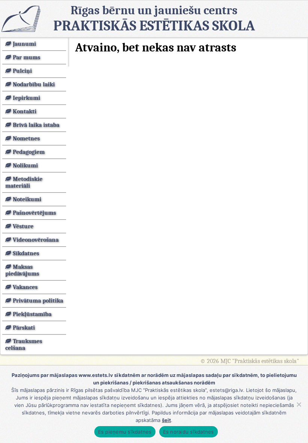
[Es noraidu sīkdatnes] (298, 404)
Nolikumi (25, 165)
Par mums (26, 57)
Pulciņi (22, 71)
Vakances (25, 287)
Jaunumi (24, 44)
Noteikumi (27, 199)
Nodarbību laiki (34, 84)
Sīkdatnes (26, 253)
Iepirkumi (26, 98)
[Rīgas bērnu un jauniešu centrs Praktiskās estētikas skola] (20, 18)
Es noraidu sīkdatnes (188, 432)
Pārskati (24, 327)
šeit (166, 420)
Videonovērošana (36, 240)
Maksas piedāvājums (22, 270)
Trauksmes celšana (23, 344)
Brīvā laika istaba (36, 125)
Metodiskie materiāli (23, 182)
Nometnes (26, 138)
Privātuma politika (38, 300)
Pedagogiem (29, 152)
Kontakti (24, 111)
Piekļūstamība (32, 314)
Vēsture (23, 226)
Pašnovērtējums (34, 212)
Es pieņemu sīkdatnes (125, 432)
